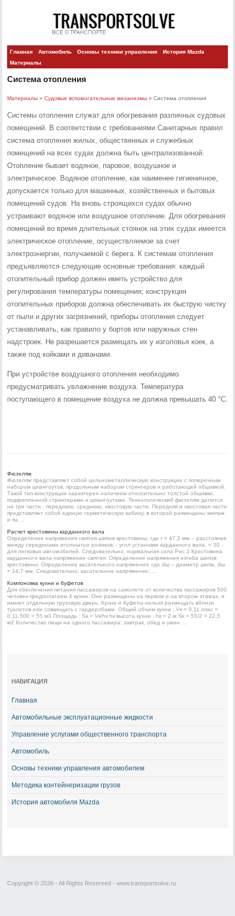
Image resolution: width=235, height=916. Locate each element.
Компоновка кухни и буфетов (45, 583)
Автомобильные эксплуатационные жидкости (82, 717)
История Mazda (183, 52)
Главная (21, 52)
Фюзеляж (19, 474)
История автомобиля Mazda (55, 802)
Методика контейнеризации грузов (65, 785)
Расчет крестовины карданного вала (55, 532)
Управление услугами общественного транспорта (89, 734)
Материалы (26, 63)
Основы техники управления (117, 52)
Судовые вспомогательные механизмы (95, 98)
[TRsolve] (117, 23)
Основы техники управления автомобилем (77, 768)
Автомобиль (55, 52)
